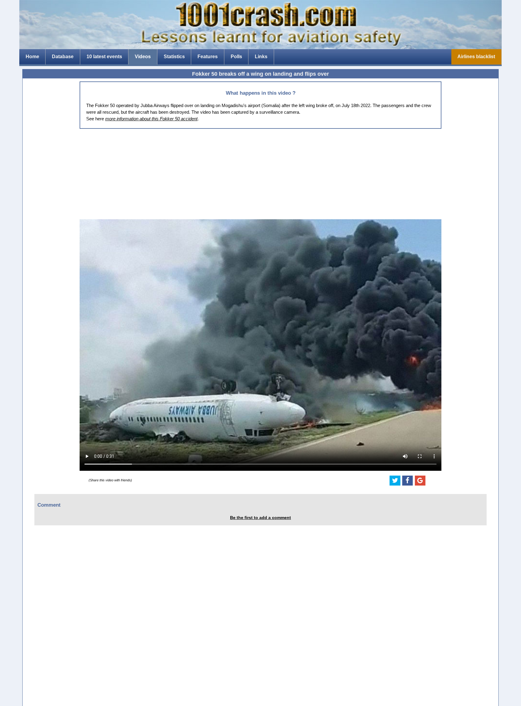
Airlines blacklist (476, 56)
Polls (236, 56)
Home (32, 56)
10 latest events (104, 56)
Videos (143, 56)
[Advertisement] (260, 174)
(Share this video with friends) (110, 480)
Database (63, 56)
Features (207, 56)
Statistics (174, 56)
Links (261, 56)
